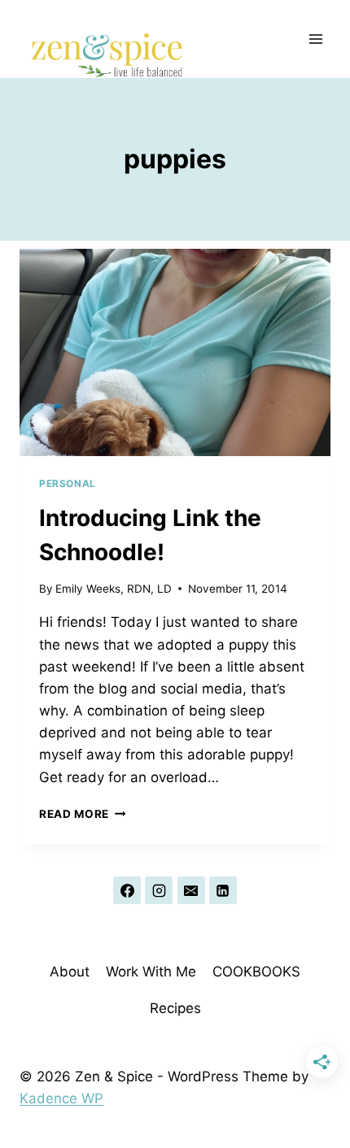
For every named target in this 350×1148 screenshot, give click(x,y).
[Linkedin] (223, 890)
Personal (67, 483)
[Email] (191, 890)
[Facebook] (127, 890)
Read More (82, 813)
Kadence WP (61, 1098)
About (70, 971)
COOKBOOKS (256, 971)
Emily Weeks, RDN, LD (113, 588)
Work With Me (151, 971)
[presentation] (175, 352)
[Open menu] (315, 38)
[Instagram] (159, 890)
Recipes (175, 1008)
